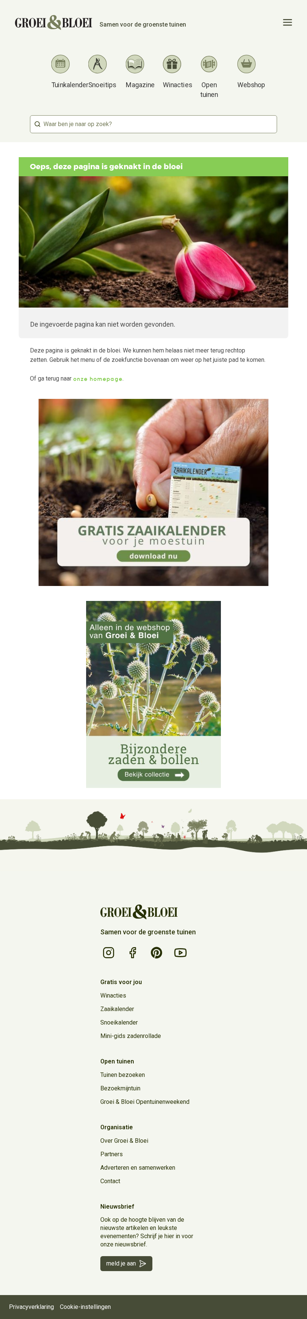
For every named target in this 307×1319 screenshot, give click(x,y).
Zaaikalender (117, 1009)
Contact (110, 1181)
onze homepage (97, 378)
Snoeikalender (119, 1022)
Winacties (113, 995)
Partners (111, 1154)
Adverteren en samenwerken (137, 1167)
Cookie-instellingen (85, 1306)
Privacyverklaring (31, 1306)
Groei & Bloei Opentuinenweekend (144, 1101)
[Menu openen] (287, 22)
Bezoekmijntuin (120, 1088)
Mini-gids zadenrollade (130, 1035)
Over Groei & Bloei (124, 1140)
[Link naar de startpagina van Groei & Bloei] (138, 911)
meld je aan (121, 1263)
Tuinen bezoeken (122, 1074)
